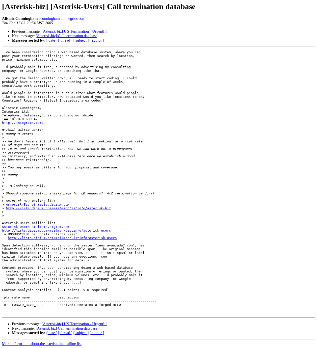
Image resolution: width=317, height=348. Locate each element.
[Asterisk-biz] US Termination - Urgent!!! (74, 31)
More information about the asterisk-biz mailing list (41, 344)
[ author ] (97, 40)
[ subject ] (81, 40)
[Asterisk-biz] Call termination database (66, 36)
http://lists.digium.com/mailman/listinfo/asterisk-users (56, 230)
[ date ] (51, 40)
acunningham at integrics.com (62, 18)
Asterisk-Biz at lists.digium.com (37, 204)
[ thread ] (65, 40)
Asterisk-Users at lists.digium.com (35, 227)
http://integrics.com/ (23, 123)
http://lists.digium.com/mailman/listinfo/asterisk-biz (58, 208)
